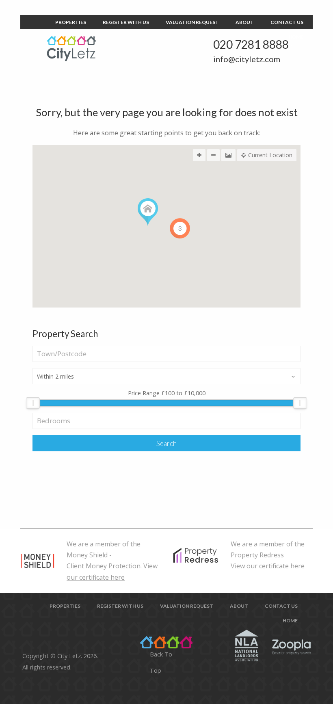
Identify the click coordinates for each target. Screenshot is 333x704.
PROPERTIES (70, 22)
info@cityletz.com (246, 59)
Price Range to (166, 393)
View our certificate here (268, 565)
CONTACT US (286, 22)
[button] (147, 212)
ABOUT (245, 22)
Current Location (270, 155)
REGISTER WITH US (126, 22)
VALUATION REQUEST (192, 22)
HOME (295, 37)
